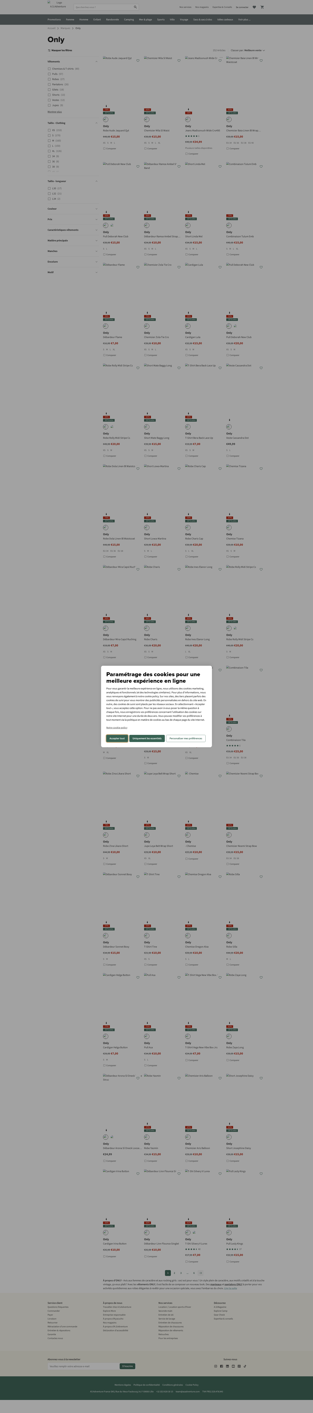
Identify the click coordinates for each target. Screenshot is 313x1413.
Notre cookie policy (116, 727)
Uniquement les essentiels (147, 738)
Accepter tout (117, 738)
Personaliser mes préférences (186, 738)
